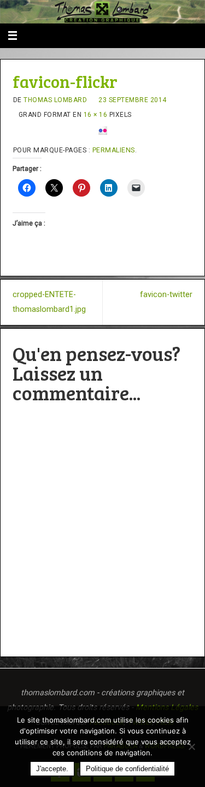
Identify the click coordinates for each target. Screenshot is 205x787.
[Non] (191, 746)
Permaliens (113, 150)
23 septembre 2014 (132, 100)
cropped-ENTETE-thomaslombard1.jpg (49, 302)
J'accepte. (52, 769)
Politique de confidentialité (127, 769)
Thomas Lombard (55, 100)
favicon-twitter (166, 294)
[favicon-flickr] (103, 130)
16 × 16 (96, 115)
